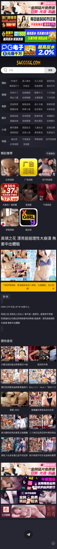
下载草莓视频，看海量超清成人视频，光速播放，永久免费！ (28, 287)
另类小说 (26, 132)
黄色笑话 (38, 132)
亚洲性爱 (14, 104)
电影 (4, 106)
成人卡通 (38, 104)
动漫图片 (51, 115)
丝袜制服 (26, 97)
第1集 (5, 296)
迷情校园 (14, 132)
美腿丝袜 (14, 120)
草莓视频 (38, 139)
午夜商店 (26, 139)
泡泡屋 (26, 144)
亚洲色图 (26, 115)
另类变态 (51, 109)
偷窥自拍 (14, 115)
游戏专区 (51, 81)
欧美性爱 (51, 104)
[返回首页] (53, 543)
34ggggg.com (28, 63)
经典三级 (26, 109)
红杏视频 (14, 144)
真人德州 (26, 81)
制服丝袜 (14, 109)
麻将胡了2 (14, 85)
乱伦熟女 (38, 109)
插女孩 (14, 139)
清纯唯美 (26, 120)
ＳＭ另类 (51, 97)
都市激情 (14, 127)
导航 (4, 141)
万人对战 (38, 81)
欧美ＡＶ (38, 92)
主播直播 (38, 97)
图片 (4, 118)
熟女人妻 (14, 97)
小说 (4, 129)
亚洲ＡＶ (14, 92)
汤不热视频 (51, 139)
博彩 (4, 83)
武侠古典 (51, 127)
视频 (4, 94)
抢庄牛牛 (51, 85)
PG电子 (14, 81)
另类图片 (51, 120)
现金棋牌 (38, 85)
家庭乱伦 (26, 127)
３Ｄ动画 (51, 92)
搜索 (50, 70)
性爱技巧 (51, 132)
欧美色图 (38, 115)
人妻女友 (38, 127)
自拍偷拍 (26, 92)
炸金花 (26, 85)
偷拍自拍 (26, 104)
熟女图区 (38, 120)
